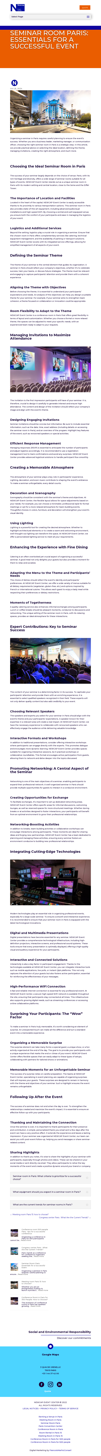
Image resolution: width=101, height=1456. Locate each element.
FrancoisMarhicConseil (60, 1450)
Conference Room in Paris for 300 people (50, 1439)
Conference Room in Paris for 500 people (50, 1442)
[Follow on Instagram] (50, 1384)
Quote (85, 8)
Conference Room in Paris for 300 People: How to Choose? (35, 1298)
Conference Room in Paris (50, 1429)
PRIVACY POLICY (49, 1408)
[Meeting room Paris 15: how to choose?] (15, 1285)
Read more (26, 1240)
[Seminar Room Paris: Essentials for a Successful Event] (15, 1267)
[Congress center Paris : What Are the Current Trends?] (15, 1251)
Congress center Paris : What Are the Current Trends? (34, 1248)
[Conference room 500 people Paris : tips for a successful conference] (15, 1233)
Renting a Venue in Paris (50, 1417)
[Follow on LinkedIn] (59, 1384)
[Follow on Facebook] (41, 1384)
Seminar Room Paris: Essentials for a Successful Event (33, 1265)
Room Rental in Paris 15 (50, 1433)
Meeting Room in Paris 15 (50, 1436)
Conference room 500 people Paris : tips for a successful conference (35, 1231)
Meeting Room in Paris (50, 1420)
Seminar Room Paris (50, 1423)
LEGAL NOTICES (31, 1408)
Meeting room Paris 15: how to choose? (34, 1282)
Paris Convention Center (50, 1426)
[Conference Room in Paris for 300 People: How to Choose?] (15, 1301)
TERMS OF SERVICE (68, 1408)
